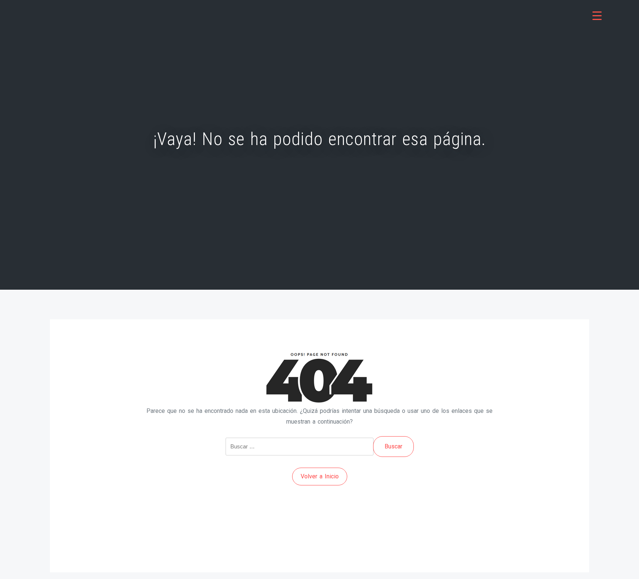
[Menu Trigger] (597, 16)
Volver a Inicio (320, 476)
